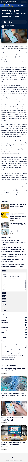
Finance (11, 233)
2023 (4, 299)
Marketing (12, 210)
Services (13, 334)
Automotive (13, 317)
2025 (4, 293)
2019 (4, 311)
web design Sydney (8, 359)
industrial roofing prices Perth (11, 349)
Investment (12, 226)
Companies (13, 322)
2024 (4, 296)
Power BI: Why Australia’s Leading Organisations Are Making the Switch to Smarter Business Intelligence (12, 249)
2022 (4, 302)
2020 (4, 308)
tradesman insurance (9, 357)
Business (12, 25)
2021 (4, 305)
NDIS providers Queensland (10, 353)
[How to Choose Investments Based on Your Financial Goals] (5, 225)
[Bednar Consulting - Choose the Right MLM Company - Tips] (7, 5)
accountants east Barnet (9, 344)
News (13, 332)
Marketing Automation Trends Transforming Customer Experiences (18, 206)
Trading (13, 337)
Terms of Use (9, 2)
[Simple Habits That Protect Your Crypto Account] (14, 408)
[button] (24, 2)
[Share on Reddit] (9, 22)
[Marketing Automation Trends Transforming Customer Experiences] (5, 206)
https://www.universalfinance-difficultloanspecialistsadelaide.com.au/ (14, 346)
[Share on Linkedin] (7, 22)
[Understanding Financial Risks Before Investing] (5, 232)
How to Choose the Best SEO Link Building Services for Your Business (13, 444)
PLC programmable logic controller (12, 355)
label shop (5, 351)
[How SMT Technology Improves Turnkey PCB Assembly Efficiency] (14, 383)
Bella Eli (7, 25)
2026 (4, 271)
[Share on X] (5, 22)
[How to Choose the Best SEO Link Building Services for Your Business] (14, 433)
